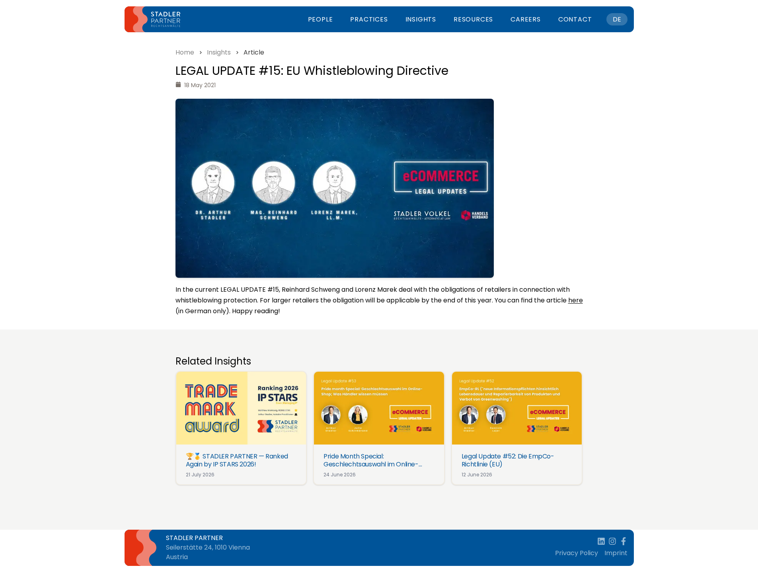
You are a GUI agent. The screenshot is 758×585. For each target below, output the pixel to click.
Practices (369, 19)
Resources (473, 19)
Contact (575, 19)
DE (617, 19)
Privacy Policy (576, 553)
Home (184, 52)
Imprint (615, 553)
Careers (526, 19)
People (320, 19)
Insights (420, 19)
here (575, 300)
